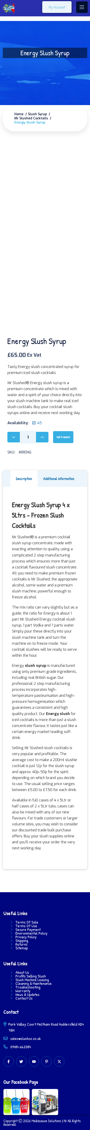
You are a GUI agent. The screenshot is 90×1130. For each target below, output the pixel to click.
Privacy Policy (26, 937)
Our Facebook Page (20, 1081)
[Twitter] (21, 1061)
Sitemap (21, 948)
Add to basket (63, 437)
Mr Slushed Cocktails (31, 118)
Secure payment (28, 929)
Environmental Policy (31, 933)
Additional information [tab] (58, 478)
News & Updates (27, 994)
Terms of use (26, 926)
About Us (22, 972)
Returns (21, 944)
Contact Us (24, 998)
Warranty (22, 991)
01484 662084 (20, 1046)
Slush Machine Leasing (32, 980)
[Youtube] (34, 1061)
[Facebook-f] (8, 1061)
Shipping (21, 940)
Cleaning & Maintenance (33, 983)
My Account (57, 7)
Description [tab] (24, 478)
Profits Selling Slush (30, 976)
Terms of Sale (26, 922)
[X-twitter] (59, 1061)
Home (19, 114)
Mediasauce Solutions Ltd (49, 1120)
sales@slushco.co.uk (25, 1038)
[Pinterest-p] (46, 1061)
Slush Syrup (37, 114)
